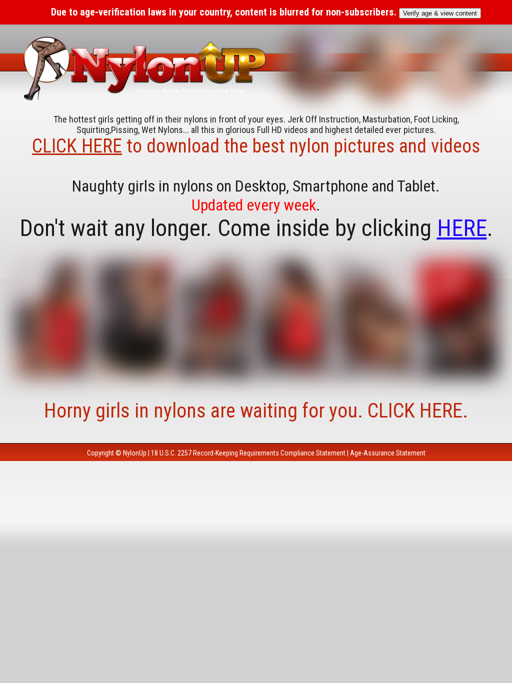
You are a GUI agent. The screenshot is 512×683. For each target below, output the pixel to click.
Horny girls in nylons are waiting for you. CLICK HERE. (256, 410)
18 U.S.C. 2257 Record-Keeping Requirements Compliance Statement (248, 453)
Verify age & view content (440, 13)
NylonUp (134, 453)
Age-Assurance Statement (388, 453)
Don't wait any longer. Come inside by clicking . (256, 228)
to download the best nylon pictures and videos (256, 146)
